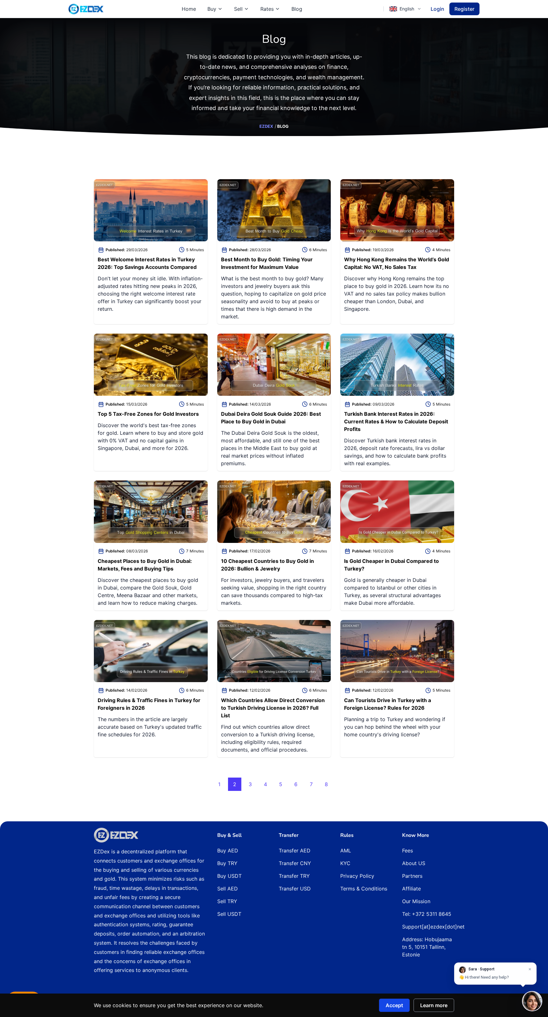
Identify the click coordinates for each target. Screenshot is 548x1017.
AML (345, 850)
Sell (238, 9)
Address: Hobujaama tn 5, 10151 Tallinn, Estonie (427, 947)
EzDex (266, 126)
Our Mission (416, 901)
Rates (267, 9)
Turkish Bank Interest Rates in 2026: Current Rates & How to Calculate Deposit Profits (396, 421)
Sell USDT (229, 914)
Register (464, 9)
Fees (407, 850)
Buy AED (227, 850)
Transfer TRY (294, 876)
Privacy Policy (357, 876)
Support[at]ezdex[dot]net (433, 926)
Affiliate (411, 888)
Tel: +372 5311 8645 (426, 914)
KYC (345, 863)
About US (413, 863)
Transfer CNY (295, 863)
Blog (296, 9)
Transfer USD (295, 888)
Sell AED (227, 888)
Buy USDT (229, 876)
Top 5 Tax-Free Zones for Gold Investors (148, 414)
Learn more (433, 1005)
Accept (394, 1005)
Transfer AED (294, 850)
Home (189, 9)
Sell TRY (227, 901)
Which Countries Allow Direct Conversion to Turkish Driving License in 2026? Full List (273, 708)
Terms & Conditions (363, 888)
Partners (412, 876)
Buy (211, 9)
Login (437, 9)
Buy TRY (227, 863)
